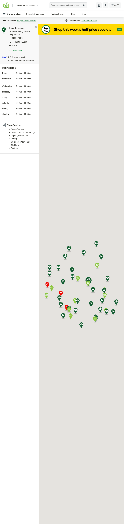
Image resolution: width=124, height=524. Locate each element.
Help (73, 14)
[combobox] (68, 5)
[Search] (84, 5)
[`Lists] (99, 5)
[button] (116, 302)
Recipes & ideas (57, 14)
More (84, 14)
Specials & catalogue (35, 14)
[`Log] (105, 5)
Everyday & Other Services (25, 5)
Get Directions (15, 50)
